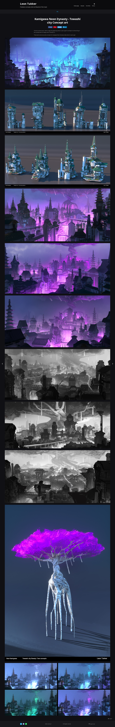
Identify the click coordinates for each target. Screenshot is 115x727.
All (57, 11)
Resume (82, 5)
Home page (76, 5)
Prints (93, 5)
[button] (110, 718)
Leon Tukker (28, 3)
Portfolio (88, 5)
